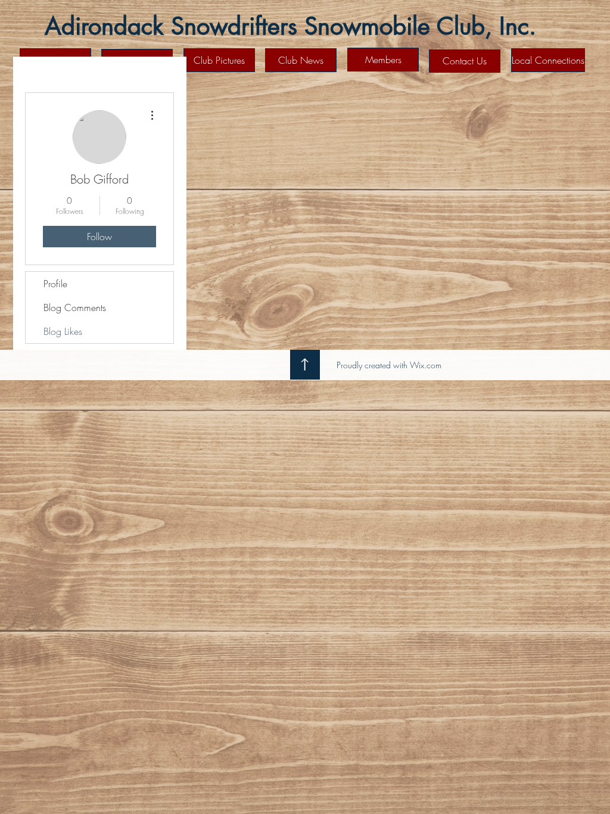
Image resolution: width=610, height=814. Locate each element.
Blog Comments (74, 307)
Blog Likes (62, 331)
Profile (55, 283)
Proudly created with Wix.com (389, 365)
